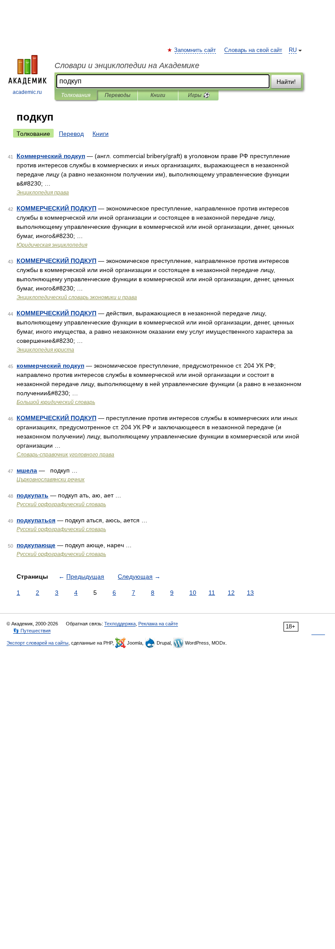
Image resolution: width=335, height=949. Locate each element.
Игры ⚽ (198, 95)
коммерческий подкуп (50, 365)
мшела (27, 470)
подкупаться (36, 520)
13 (250, 592)
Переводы (117, 95)
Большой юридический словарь (56, 402)
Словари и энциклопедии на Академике (127, 65)
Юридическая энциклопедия (52, 245)
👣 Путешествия (32, 630)
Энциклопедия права (43, 193)
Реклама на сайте (158, 623)
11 (212, 592)
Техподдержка (120, 623)
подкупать (32, 495)
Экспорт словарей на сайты (37, 642)
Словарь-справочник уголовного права (65, 455)
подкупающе (36, 545)
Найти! (286, 81)
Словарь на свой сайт (253, 50)
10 (192, 592)
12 (231, 592)
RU (293, 50)
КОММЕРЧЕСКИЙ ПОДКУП (56, 208)
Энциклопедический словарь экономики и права (77, 297)
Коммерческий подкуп (51, 155)
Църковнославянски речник (51, 479)
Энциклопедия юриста (45, 350)
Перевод (71, 133)
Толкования (75, 95)
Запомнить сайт (195, 50)
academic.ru (27, 92)
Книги (157, 95)
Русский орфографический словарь (61, 504)
